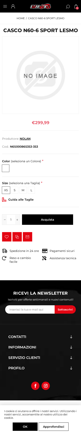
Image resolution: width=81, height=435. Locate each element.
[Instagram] (46, 386)
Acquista (47, 219)
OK (25, 427)
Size (21, 183)
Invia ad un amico (27, 236)
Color (21, 161)
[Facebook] (35, 386)
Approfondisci (53, 427)
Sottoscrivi (65, 309)
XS (6, 190)
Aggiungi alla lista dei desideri (6, 236)
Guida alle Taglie (21, 199)
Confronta (17, 236)
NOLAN (25, 139)
